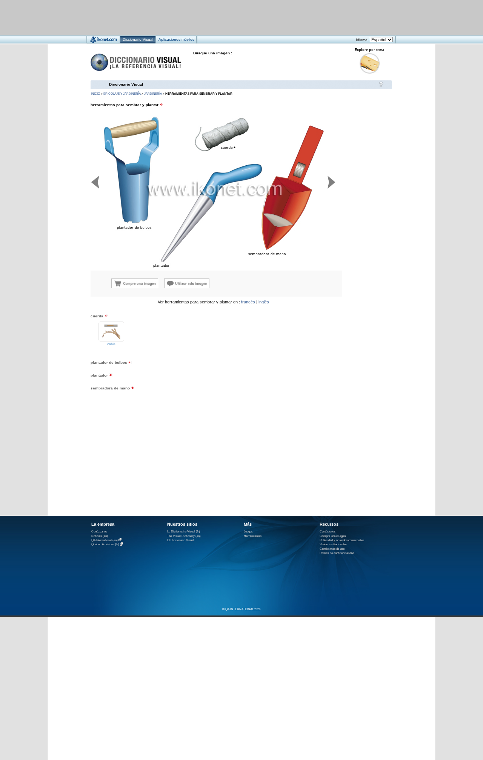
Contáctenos (327, 531)
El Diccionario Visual (180, 540)
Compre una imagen (333, 536)
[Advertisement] (219, 17)
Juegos (248, 531)
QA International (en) (104, 540)
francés (248, 302)
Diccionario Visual (126, 84)
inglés (263, 302)
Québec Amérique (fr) (105, 544)
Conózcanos (99, 531)
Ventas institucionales (333, 544)
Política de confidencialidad (337, 553)
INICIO (95, 93)
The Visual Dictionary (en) (184, 536)
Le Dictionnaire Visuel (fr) (183, 531)
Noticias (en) (99, 536)
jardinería (153, 93)
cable (111, 344)
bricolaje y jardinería (122, 93)
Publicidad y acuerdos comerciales (342, 540)
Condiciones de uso (332, 549)
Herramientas (252, 536)
